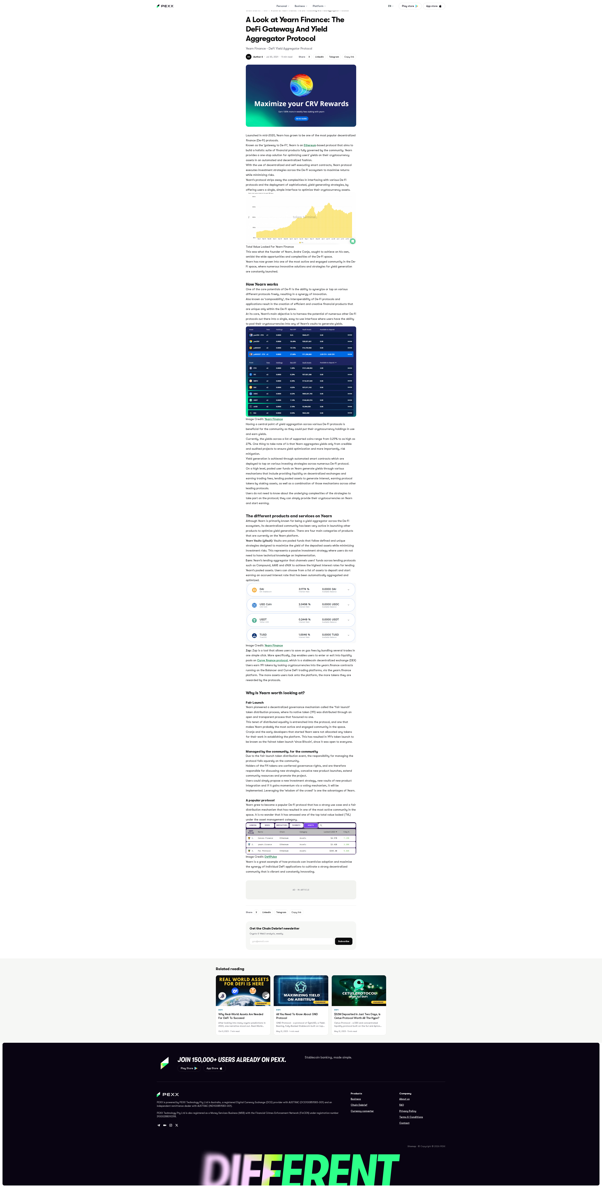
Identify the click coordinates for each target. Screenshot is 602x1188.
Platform (318, 6)
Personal (282, 6)
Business (300, 6)
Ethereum (310, 145)
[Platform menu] (325, 6)
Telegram (334, 57)
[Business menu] (306, 6)
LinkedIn (319, 57)
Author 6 (258, 57)
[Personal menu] (288, 6)
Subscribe (343, 941)
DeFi (220, 1010)
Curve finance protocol (272, 660)
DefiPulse (271, 856)
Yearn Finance (274, 419)
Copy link (349, 57)
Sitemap (411, 1146)
